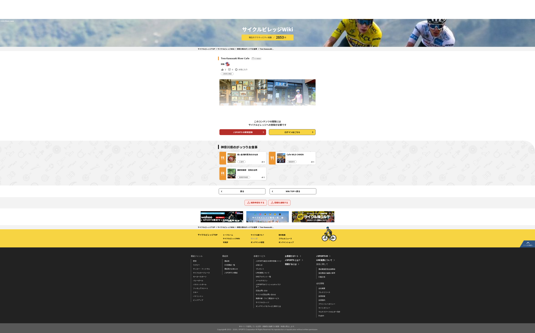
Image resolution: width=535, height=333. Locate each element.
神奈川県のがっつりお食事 (247, 49)
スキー (195, 292)
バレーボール (198, 280)
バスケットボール (199, 284)
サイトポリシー (324, 308)
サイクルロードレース (201, 273)
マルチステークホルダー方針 (329, 312)
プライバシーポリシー (326, 304)
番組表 (226, 261)
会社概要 (321, 288)
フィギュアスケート (200, 288)
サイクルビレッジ (262, 302)
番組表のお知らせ (231, 269)
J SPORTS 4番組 (231, 273)
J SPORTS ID (322, 256)
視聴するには (291, 264)
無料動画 (282, 235)
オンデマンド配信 (257, 242)
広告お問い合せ (262, 291)
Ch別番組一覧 (229, 265)
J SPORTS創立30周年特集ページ (268, 261)
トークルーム (228, 235)
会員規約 (321, 300)
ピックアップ (198, 300)
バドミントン (198, 296)
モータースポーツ (199, 277)
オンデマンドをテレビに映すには (268, 306)
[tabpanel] (222, 216)
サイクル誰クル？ (257, 235)
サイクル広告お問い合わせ (266, 294)
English (321, 316)
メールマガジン (262, 280)
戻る (242, 191)
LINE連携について (262, 273)
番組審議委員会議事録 (326, 269)
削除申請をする (257, 202)
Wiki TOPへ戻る (293, 191)
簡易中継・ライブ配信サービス (267, 298)
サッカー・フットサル (201, 269)
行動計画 (321, 277)
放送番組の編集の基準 (326, 273)
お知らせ (259, 265)
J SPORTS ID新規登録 (243, 132)
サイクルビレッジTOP (206, 49)
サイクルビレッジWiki (225, 49)
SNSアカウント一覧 (263, 277)
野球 (194, 261)
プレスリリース (324, 292)
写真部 (225, 242)
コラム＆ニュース (285, 238)
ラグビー (196, 265)
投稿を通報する (281, 202)
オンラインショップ (286, 242)
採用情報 (321, 296)
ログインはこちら (292, 132)
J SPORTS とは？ (293, 260)
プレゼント (260, 269)
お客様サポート (292, 256)
